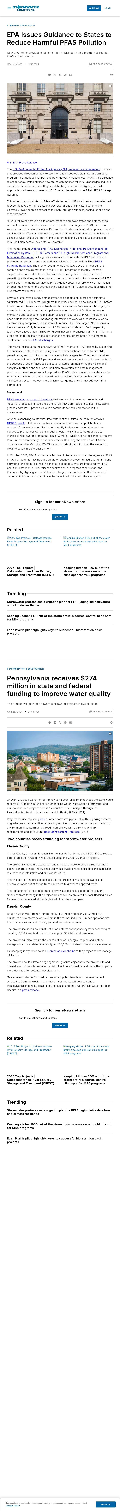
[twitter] (60, 74)
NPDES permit (16, 423)
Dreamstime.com (101, 734)
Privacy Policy (13, 1506)
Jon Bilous (87, 734)
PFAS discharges (42, 340)
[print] (111, 74)
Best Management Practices (62, 831)
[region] (60, 1504)
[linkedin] (54, 74)
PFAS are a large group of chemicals (30, 399)
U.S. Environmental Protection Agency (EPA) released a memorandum (56, 169)
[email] (70, 74)
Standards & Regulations (21, 25)
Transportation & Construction (25, 669)
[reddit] (65, 74)
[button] (9, 8)
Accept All (105, 1504)
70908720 (75, 734)
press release (30, 990)
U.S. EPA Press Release (22, 162)
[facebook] (49, 74)
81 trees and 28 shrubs (61, 951)
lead (42, 819)
